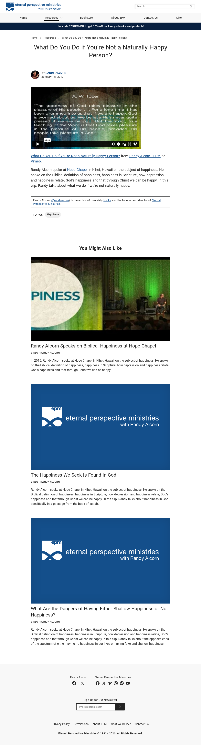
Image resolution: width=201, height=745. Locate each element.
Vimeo (36, 161)
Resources (50, 37)
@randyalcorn (60, 200)
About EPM (118, 17)
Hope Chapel (77, 170)
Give (178, 17)
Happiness (53, 214)
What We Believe (121, 724)
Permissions (81, 724)
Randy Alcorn (56, 72)
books (107, 200)
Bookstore (86, 17)
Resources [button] (51, 17)
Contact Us (151, 17)
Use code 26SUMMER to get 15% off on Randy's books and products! (100, 26)
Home (23, 17)
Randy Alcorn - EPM (145, 156)
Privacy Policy (61, 724)
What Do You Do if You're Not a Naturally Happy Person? (75, 156)
